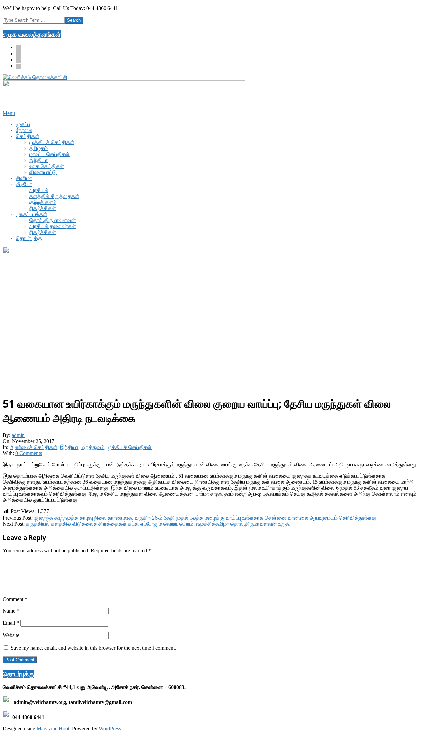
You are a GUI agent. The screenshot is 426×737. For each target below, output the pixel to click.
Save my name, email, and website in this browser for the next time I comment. (93, 648)
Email (11, 623)
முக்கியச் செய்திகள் (129, 447)
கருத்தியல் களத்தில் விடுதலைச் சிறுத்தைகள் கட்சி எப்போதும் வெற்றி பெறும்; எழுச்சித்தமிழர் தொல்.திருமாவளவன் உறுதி (158, 524)
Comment (15, 599)
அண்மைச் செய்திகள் (33, 447)
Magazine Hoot (53, 728)
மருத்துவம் (92, 447)
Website (11, 635)
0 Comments (28, 453)
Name (11, 611)
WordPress (110, 728)
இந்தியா (69, 447)
